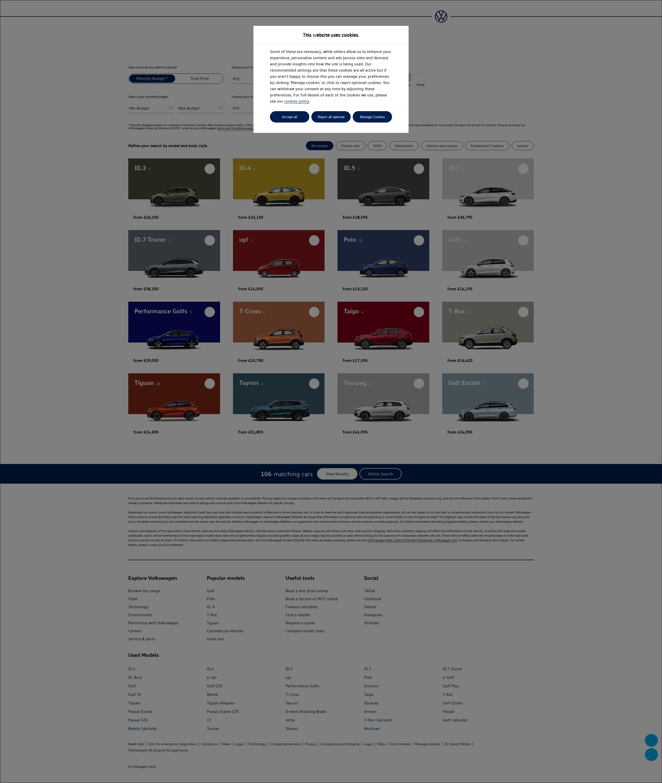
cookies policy (296, 101)
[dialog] (331, 391)
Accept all (289, 117)
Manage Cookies (372, 117)
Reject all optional (331, 117)
